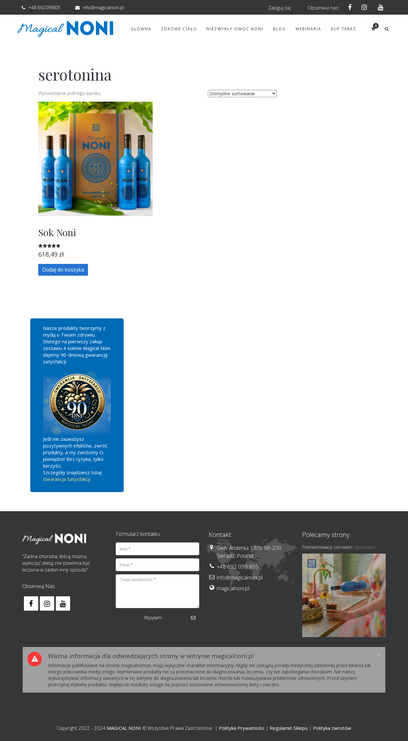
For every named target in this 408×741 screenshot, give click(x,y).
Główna (141, 29)
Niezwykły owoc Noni (235, 29)
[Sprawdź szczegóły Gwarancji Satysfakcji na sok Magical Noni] (77, 402)
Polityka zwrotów (332, 728)
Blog (279, 29)
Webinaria (308, 29)
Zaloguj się (279, 7)
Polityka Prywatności (241, 728)
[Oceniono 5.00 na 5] (95, 246)
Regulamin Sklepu (289, 728)
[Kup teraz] (344, 595)
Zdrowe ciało (179, 29)
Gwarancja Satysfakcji (66, 479)
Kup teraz (343, 29)
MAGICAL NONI (124, 728)
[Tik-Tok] (378, 7)
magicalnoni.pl (233, 588)
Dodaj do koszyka (63, 269)
